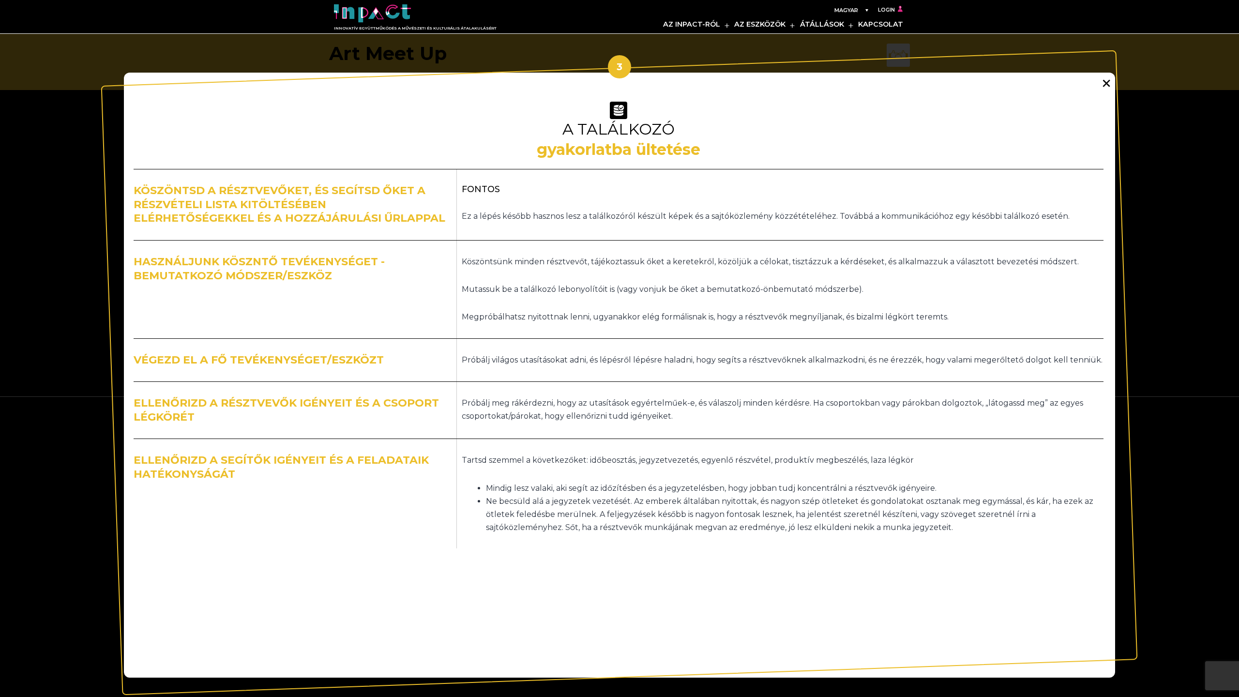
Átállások (822, 24)
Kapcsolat (880, 24)
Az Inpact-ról (691, 24)
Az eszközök (760, 24)
